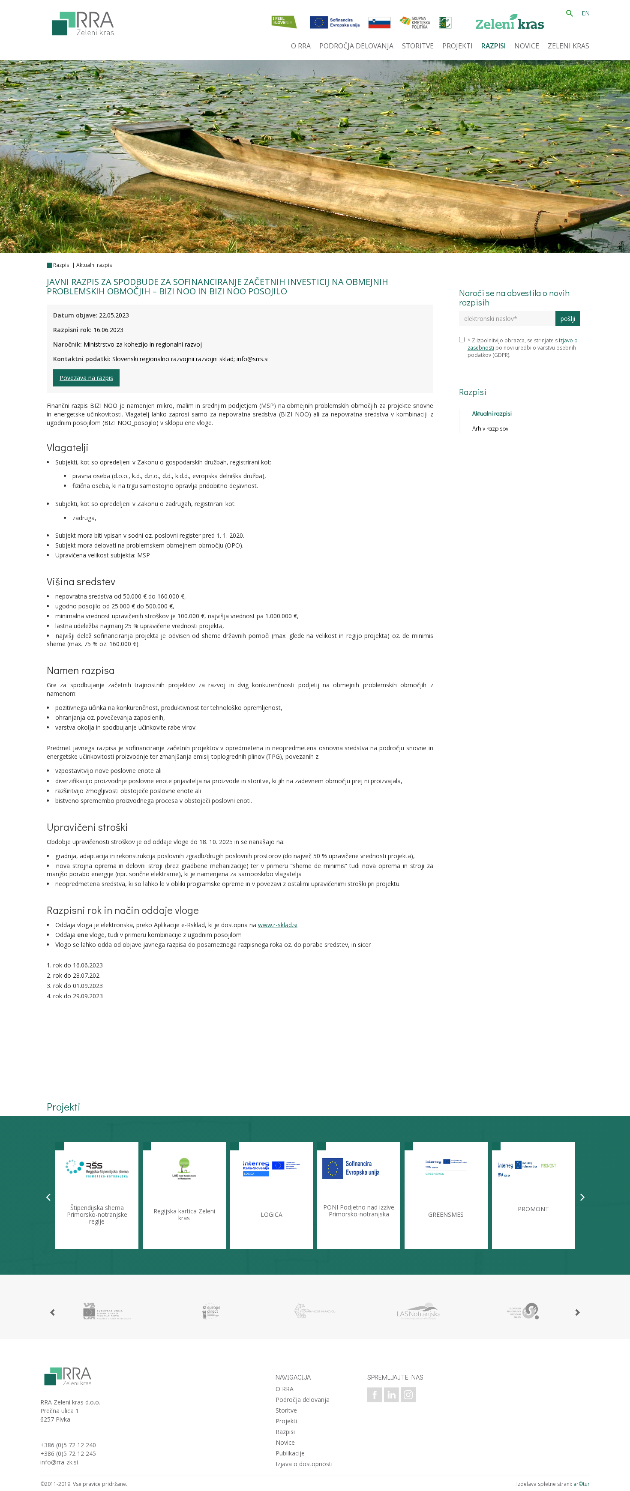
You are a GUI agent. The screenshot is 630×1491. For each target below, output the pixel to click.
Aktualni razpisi (95, 265)
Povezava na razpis (86, 378)
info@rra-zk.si (59, 1462)
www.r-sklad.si (277, 925)
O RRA (285, 1389)
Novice (285, 1442)
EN (586, 13)
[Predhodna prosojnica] (48, 1197)
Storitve (286, 1410)
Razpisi (62, 265)
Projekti (286, 1421)
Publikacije (290, 1453)
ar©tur (581, 1484)
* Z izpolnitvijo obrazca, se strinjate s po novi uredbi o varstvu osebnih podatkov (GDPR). (523, 348)
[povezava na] (107, 1311)
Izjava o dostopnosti (304, 1464)
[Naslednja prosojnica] (583, 1197)
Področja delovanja (303, 1399)
